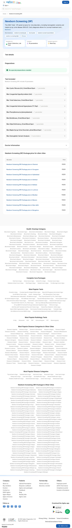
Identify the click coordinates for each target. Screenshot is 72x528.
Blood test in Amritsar (16, 234)
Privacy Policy (43, 518)
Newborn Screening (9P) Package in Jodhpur (50, 419)
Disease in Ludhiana (22, 348)
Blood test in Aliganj (50, 232)
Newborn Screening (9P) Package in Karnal (23, 423)
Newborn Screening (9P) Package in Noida (49, 438)
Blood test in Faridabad (44, 240)
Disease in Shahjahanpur (13, 361)
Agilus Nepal (7, 494)
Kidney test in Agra (16, 376)
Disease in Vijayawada (60, 363)
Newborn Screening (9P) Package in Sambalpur (49, 457)
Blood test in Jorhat (57, 248)
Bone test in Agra (48, 374)
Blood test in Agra (22, 232)
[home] (13, 2)
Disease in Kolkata (48, 346)
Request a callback (25, 485)
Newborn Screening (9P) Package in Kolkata (48, 423)
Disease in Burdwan (30, 333)
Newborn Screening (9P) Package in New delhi (24, 438)
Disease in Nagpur (36, 352)
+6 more (23, 36)
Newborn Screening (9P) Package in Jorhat (23, 421)
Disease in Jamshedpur (24, 344)
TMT (32, 320)
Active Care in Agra (29, 281)
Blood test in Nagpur (28, 259)
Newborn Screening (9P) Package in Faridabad (49, 402)
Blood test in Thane (36, 269)
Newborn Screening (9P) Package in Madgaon (49, 427)
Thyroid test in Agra (12, 374)
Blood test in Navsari (30, 261)
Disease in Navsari (25, 354)
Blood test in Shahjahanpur (31, 267)
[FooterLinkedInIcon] (15, 506)
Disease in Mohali (35, 350)
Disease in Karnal (25, 346)
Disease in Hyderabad (61, 340)
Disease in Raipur (58, 357)
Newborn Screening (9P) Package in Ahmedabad (49, 463)
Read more (8, 29)
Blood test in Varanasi (22, 272)
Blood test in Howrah (42, 244)
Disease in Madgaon (35, 348)
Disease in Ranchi (23, 359)
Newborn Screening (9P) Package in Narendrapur (24, 392)
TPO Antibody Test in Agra (28, 298)
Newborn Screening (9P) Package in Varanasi (24, 453)
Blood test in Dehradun (57, 238)
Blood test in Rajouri (23, 265)
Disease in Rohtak (46, 359)
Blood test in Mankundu (30, 255)
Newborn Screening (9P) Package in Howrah (22, 411)
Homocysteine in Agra (61, 298)
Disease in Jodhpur (38, 344)
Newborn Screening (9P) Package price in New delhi (22, 205)
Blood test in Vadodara (61, 269)
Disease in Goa (48, 338)
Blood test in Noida (57, 261)
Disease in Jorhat (49, 344)
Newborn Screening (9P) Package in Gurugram (49, 406)
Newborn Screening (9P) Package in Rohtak (50, 465)
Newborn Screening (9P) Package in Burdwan (23, 394)
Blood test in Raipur (11, 265)
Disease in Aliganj (48, 329)
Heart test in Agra (37, 374)
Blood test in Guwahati (15, 244)
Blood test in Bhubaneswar (14, 236)
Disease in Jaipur (47, 342)
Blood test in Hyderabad (56, 244)
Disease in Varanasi (47, 363)
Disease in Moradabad (48, 350)
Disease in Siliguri (37, 361)
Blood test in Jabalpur (35, 246)
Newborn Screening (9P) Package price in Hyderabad (22, 174)
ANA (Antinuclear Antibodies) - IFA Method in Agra (24, 296)
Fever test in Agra (60, 374)
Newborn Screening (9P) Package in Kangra (23, 459)
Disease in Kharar (36, 346)
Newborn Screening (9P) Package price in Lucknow (22, 190)
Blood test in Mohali (14, 257)
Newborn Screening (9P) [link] (15, 13)
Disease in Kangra (14, 346)
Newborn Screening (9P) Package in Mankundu (23, 390)
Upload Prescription (25, 483)
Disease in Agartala (12, 329)
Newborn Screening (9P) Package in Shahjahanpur (49, 398)
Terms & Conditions (63, 518)
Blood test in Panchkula (11, 263)
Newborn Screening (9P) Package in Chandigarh (49, 470)
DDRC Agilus (6, 492)
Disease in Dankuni (24, 335)
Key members (7, 485)
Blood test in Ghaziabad (16, 242)
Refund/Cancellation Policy (53, 521)
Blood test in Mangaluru (15, 255)
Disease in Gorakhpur (59, 338)
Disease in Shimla (26, 361)
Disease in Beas (34, 331)
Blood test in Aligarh (62, 232)
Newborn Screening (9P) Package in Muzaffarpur (50, 432)
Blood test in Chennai (14, 238)
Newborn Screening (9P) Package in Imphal (23, 461)
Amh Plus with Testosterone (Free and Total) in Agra (25, 307)
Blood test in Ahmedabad (35, 232)
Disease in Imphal (12, 342)
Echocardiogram (40, 320)
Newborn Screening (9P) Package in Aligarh (49, 396)
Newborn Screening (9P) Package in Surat (23, 449)
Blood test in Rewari (48, 265)
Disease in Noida (49, 354)
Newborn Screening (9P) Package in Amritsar (23, 417)
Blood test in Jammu (15, 248)
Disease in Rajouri (12, 359)
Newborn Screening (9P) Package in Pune (48, 442)
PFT (48, 320)
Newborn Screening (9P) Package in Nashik (23, 436)
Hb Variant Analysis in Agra (12, 298)
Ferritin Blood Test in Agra (20, 294)
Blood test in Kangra (23, 250)
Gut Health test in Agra (39, 376)
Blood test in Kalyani (11, 250)
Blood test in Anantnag (30, 234)
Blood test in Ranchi (36, 265)
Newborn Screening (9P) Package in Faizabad (23, 402)
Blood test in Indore (22, 246)
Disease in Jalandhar (59, 342)
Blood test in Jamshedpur (29, 248)
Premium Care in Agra (53, 281)
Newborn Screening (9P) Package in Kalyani (48, 421)
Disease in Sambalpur (59, 359)
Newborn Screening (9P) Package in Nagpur (48, 434)
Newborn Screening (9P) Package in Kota (23, 425)
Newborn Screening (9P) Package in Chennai (22, 387)
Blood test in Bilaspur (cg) (30, 236)
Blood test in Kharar (48, 250)
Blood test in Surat (23, 269)
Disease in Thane (11, 363)
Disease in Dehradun (36, 335)
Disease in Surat (61, 361)
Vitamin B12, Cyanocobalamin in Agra (37, 300)
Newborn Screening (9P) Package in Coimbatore (48, 387)
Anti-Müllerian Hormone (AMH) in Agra (21, 311)
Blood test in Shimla (45, 267)
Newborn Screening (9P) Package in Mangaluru (22, 463)
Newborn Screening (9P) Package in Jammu (48, 417)
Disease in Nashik (62, 352)
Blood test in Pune (62, 263)
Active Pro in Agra (41, 281)
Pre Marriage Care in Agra (57, 283)
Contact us (6, 490)
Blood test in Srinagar (11, 269)
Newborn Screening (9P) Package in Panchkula (24, 440)
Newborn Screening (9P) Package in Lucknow (48, 425)
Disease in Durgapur (49, 335)
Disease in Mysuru (24, 352)
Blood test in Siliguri (57, 267)
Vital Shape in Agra (30, 283)
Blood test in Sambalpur (15, 267)
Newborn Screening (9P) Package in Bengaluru (48, 449)
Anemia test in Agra (58, 378)
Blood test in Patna (36, 263)
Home (4, 13)
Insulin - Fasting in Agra (35, 294)
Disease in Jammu (11, 344)
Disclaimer (52, 518)
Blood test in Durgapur (16, 240)
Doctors (5, 488)
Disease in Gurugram (10, 340)
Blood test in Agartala (10, 232)
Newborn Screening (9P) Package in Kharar (48, 461)
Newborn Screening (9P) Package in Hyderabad (48, 411)
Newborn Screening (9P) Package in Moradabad (22, 432)
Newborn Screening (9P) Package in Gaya (23, 404)
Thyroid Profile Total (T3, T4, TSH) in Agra (22, 302)
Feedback (22, 490)
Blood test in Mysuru (15, 259)
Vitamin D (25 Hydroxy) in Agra (58, 300)
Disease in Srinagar (50, 361)
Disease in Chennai (56, 333)
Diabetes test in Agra (25, 374)
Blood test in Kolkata (61, 250)
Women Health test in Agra (54, 376)
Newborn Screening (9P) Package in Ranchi (49, 467)
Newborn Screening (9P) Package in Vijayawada (24, 455)
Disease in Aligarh (60, 329)
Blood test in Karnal (36, 250)
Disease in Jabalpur (35, 342)
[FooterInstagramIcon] (8, 506)
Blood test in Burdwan (44, 236)
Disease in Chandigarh (43, 333)
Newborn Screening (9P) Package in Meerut (23, 430)
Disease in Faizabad (62, 335)
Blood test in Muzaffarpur (56, 257)
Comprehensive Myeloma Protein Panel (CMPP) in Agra (47, 311)
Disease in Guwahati (23, 340)
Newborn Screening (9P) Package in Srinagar (48, 446)
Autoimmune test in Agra (32, 378)
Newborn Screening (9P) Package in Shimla (48, 444)
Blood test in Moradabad (28, 257)
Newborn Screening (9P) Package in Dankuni (49, 394)
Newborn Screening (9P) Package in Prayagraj (23, 400)
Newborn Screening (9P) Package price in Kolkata (21, 184)
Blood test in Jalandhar (61, 246)
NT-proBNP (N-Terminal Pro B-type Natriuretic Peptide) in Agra (30, 305)
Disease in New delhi (37, 354)
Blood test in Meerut (43, 255)
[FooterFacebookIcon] (12, 506)
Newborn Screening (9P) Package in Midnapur (36, 472)
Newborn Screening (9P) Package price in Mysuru (21, 200)
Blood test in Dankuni (43, 238)
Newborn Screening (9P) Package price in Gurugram (22, 169)
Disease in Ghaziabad (36, 338)
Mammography (55, 320)
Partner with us (44, 483)
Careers (5, 499)
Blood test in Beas (42, 234)
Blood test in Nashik (57, 259)
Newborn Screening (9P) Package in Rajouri (49, 390)
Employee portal (62, 483)
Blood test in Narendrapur (42, 259)
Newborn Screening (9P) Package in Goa (49, 453)
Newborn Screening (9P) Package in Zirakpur (22, 398)
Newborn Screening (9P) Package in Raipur (24, 444)
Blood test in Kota (15, 253)
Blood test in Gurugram (56, 242)
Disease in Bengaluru (46, 331)
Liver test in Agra (27, 376)
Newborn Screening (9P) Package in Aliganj (50, 392)
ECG (28, 320)
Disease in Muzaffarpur (11, 352)
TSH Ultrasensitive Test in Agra (51, 294)
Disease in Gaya (24, 338)
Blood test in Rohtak (61, 265)
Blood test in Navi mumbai (16, 261)
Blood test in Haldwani (29, 244)
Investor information (63, 490)
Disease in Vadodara (34, 363)
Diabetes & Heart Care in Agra (15, 283)
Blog (20, 492)
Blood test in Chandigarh (58, 236)
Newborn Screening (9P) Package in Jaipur (23, 415)
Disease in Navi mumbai (11, 354)
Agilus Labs (22, 496)
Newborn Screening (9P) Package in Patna (24, 442)
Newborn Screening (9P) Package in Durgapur (49, 400)
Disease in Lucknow (10, 348)
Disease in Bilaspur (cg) (17, 333)
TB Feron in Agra (53, 305)
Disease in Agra (23, 329)
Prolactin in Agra (13, 292)
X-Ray (15, 320)
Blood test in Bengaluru (56, 234)
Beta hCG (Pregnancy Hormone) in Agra (52, 292)
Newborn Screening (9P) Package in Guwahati (23, 408)
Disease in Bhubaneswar (60, 331)
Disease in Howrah (48, 340)
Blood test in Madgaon (55, 253)
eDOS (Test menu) (62, 485)
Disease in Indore (23, 342)
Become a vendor (44, 485)
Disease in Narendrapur (49, 352)
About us (5, 483)
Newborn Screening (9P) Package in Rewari (48, 459)
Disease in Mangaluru (48, 348)
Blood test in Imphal (10, 246)
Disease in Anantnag (23, 331)
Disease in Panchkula (61, 354)
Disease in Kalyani (61, 344)
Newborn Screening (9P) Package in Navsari (48, 436)
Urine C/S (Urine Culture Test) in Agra (16, 300)
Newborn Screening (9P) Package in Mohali (48, 430)
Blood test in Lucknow (28, 253)
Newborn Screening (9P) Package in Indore (23, 413)
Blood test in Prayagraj (49, 263)
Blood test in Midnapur (57, 255)
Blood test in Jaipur (48, 246)
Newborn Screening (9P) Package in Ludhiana (23, 427)
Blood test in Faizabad (30, 240)
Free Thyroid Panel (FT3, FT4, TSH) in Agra (50, 296)
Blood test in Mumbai (42, 257)
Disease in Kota (59, 346)
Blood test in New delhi (44, 261)
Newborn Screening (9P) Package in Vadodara (48, 451)
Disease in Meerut (11, 350)
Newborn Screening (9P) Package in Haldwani (49, 408)
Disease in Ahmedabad (36, 329)
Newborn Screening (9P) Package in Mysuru (23, 434)
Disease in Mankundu (61, 348)
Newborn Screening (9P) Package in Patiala (49, 440)
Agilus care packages (25, 488)
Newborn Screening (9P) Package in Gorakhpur (23, 406)
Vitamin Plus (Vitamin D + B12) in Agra (50, 307)
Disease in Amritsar (10, 331)
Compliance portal (62, 488)
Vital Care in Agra (17, 281)
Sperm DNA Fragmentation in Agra (19, 309)
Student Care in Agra (43, 283)
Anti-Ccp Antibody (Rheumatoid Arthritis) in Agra (48, 302)
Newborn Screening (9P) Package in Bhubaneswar (24, 465)
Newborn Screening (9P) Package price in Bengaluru (22, 210)
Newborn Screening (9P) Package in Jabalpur (48, 413)
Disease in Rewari (35, 359)
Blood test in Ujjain (48, 269)
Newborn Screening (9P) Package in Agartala (22, 457)
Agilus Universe (7, 496)
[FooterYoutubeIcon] (4, 506)
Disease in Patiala (13, 357)
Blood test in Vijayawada (36, 272)
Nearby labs (23, 494)
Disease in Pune (48, 357)
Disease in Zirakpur (36, 365)
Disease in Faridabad (12, 338)
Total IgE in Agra (57, 309)
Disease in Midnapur (23, 350)
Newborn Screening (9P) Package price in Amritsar (21, 179)
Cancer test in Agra (46, 378)
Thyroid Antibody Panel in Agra (45, 298)
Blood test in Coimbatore (29, 238)
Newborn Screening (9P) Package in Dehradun (24, 396)
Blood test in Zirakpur (50, 272)
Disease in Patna (24, 357)
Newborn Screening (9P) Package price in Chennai (22, 164)
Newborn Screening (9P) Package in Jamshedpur (23, 419)
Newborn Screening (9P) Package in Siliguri (23, 446)
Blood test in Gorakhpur (42, 242)
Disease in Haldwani (36, 340)
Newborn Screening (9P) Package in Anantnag (22, 470)
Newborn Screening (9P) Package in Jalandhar (48, 415)
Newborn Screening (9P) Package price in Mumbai (21, 195)
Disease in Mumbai (61, 350)
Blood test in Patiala (24, 263)
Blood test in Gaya (57, 240)
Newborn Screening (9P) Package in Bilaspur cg (23, 467)
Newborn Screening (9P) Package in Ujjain (23, 451)
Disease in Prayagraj (36, 357)
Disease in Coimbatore (11, 335)
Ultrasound (21, 320)
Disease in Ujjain (22, 363)
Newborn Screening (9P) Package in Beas (49, 455)
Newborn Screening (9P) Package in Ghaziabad (48, 404)
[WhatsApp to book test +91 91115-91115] (67, 511)
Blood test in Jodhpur (44, 248)
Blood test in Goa (29, 242)
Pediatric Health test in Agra (16, 378)
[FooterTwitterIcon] (19, 506)
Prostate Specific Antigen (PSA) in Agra (30, 292)
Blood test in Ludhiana (41, 253)
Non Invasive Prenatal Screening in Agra (40, 309)
